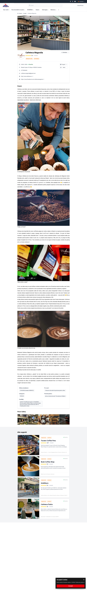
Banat (37, 9)
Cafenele (36, 58)
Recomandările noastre (18, 9)
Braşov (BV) (29, 58)
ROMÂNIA (30, 9)
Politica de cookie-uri (80, 582)
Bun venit (6, 9)
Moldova (53, 9)
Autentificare (80, 5)
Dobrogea (45, 9)
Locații (24, 13)
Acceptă (70, 586)
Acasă (20, 13)
